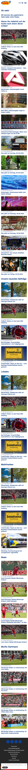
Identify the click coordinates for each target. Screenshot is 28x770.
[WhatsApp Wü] (20, 741)
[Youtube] (16, 741)
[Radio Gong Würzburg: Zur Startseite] (6, 3)
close (25, 765)
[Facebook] (7, 741)
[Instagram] (12, 741)
